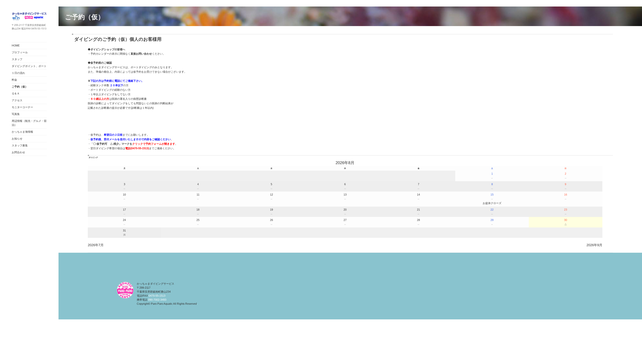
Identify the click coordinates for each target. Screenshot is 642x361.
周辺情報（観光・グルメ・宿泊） (29, 122)
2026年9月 (594, 245)
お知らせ (17, 138)
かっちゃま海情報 (22, 131)
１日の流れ (18, 73)
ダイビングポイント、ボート (29, 66)
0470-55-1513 (139, 148)
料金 (14, 79)
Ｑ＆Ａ (16, 93)
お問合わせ (18, 152)
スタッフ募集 (20, 145)
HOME (16, 45)
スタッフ (17, 59)
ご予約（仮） (20, 86)
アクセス (17, 100)
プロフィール (20, 52)
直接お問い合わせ (141, 53)
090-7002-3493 (157, 299)
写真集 (16, 114)
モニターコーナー (22, 107)
